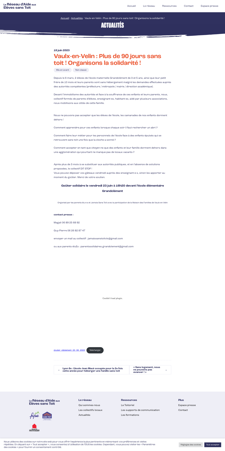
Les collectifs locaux (90, 410)
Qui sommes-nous (89, 405)
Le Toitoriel (127, 405)
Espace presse (187, 405)
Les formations (130, 415)
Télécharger (95, 350)
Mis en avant (62, 70)
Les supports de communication (140, 410)
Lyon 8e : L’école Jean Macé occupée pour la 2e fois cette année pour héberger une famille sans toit (90, 369)
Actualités (77, 18)
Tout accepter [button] (212, 445)
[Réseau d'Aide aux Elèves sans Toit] (20, 8)
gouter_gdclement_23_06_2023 (69, 350)
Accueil (65, 18)
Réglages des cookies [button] (191, 445)
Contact (183, 410)
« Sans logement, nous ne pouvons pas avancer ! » (150, 369)
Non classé (80, 70)
